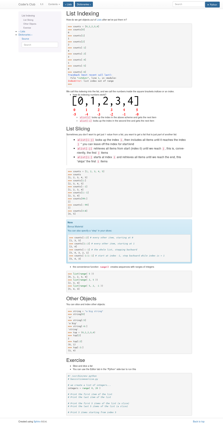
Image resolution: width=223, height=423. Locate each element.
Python (212, 4)
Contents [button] (53, 4)
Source (25, 38)
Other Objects (29, 23)
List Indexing (28, 15)
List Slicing (28, 19)
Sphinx (37, 421)
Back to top (199, 421)
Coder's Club (26, 4)
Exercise (27, 27)
